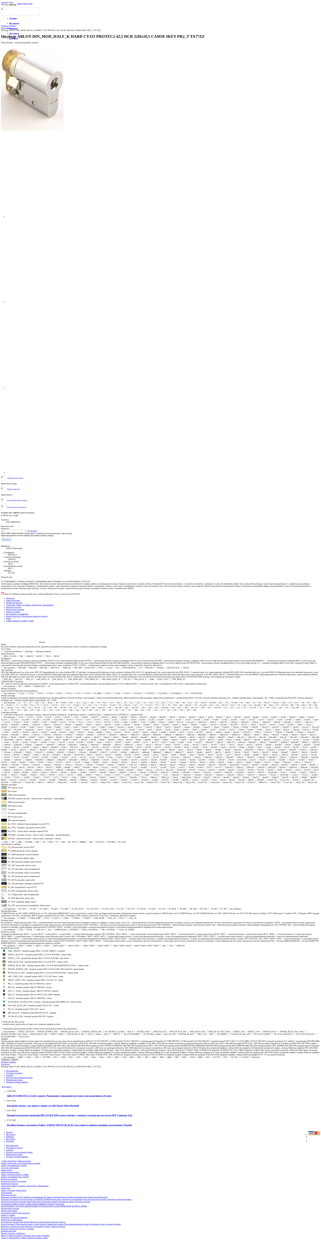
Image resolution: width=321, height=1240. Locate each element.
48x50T (208, 752)
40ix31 (87, 737)
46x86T (218, 750)
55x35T (272, 760)
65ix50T (130, 770)
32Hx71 (47, 725)
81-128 (203, 705)
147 (96, 710)
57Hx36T (15, 765)
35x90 (276, 730)
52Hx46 (261, 757)
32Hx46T (287, 722)
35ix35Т (177, 727)
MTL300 (78, 668)
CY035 (108, 693)
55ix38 (153, 760)
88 (292, 705)
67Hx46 (175, 772)
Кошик (4, 2)
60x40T (265, 765)
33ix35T (127, 725)
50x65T (201, 755)
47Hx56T (60, 752)
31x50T (234, 720)
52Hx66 (28, 760)
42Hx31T (231, 742)
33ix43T (165, 725)
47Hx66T (93, 752)
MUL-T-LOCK (10, 656)
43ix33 (148, 745)
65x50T (251, 770)
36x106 (26, 732)
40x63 (156, 740)
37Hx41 (300, 732)
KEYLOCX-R (173, 668)
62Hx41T (293, 767)
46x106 (43, 750)
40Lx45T (293, 737)
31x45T (197, 720)
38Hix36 (145, 735)
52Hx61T (18, 760)
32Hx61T (36, 725)
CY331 (59, 693)
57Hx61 (111, 765)
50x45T (128, 755)
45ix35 (249, 745)
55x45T (292, 760)
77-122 (149, 705)
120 (280, 708)
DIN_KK (8, 679)
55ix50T (202, 760)
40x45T (84, 740)
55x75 (68, 762)
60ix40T (163, 765)
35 (30, 703)
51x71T (156, 757)
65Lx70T (169, 770)
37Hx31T (268, 732)
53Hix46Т (73, 760)
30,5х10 (104, 717)
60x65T (13, 767)
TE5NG (186, 668)
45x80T (4, 750)
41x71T (155, 742)
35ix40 (187, 727)
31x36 (133, 720)
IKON (56, 656)
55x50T (302, 760)
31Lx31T (14, 720)
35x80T (250, 730)
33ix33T (107, 725)
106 (172, 708)
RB (21, 656)
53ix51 (115, 760)
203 (194, 710)
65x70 (298, 770)
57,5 (170, 703)
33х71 (93, 727)
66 (260, 703)
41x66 (127, 742)
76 (120, 705)
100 (93, 708)
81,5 (211, 705)
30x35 (228, 717)
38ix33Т (275, 735)
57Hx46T (57, 765)
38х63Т (59, 737)
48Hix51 (168, 752)
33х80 (102, 727)
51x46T (55, 757)
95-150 (63, 708)
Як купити (14, 33)
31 (19, 703)
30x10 (201, 717)
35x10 (39, 730)
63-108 (234, 703)
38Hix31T (135, 735)
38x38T (22, 737)
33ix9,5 (204, 725)
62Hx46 (304, 767)
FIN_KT (127, 679)
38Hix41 (168, 735)
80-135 (188, 705)
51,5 (131, 703)
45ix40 (268, 745)
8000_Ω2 (67, 668)
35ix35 (167, 727)
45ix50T (26, 747)
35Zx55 (306, 730)
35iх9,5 (296, 727)
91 (18, 708)
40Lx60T (315, 737)
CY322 (31, 693)
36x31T (44, 732)
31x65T (35, 722)
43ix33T (158, 745)
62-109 (213, 703)
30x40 (246, 717)
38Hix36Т (157, 735)
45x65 (268, 747)
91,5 (24, 708)
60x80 (58, 767)
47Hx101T (249, 750)
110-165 (217, 708)
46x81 (199, 750)
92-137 (37, 708)
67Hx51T (207, 772)
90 (310, 705)
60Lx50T (222, 765)
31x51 (242, 720)
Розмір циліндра (8, 696)
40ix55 (192, 737)
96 (71, 708)
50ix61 (36, 755)
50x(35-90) (78, 755)
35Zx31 (286, 730)
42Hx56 (7, 745)
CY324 (50, 693)
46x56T (135, 750)
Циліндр (29, 651)
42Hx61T (39, 745)
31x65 (26, 722)
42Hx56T (18, 745)
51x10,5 (304, 755)
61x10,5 (105, 767)
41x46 (24, 742)
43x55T (195, 745)
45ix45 (288, 745)
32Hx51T (309, 722)
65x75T (7, 772)
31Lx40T (25, 720)
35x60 (176, 730)
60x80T (67, 767)
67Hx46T (186, 772)
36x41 (71, 732)
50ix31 (246, 752)
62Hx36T (272, 767)
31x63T (17, 722)
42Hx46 (284, 742)
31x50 (224, 720)
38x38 (13, 737)
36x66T (173, 732)
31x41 (169, 720)
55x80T (96, 762)
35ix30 (130, 727)
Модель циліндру (8, 688)
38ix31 (257, 735)
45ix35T (259, 745)
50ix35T (265, 752)
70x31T (283, 772)
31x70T (72, 722)
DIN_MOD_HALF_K (111, 679)
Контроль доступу (14, 607)
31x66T (53, 722)
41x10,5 (277, 740)
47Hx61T (72, 752)
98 (82, 708)
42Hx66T (50, 745)
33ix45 (175, 725)
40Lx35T (252, 737)
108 (185, 708)
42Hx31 (220, 742)
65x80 (16, 772)
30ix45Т (181, 717)
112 (231, 708)
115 (244, 708)
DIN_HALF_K (43, 679)
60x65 (3, 767)
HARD (27, 686)
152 (116, 710)
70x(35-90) (272, 772)
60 (184, 703)
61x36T (124, 767)
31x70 (62, 722)
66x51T (93, 772)
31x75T (107, 722)
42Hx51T (316, 742)
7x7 (140, 668)
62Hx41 (282, 767)
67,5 (297, 703)
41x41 (6, 742)
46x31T (52, 750)
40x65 (165, 740)
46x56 (126, 750)
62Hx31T (251, 767)
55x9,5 (105, 762)
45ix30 (240, 745)
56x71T (267, 762)
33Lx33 (213, 725)
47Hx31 (260, 750)
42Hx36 (241, 742)
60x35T (255, 765)
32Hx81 (68, 725)
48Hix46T (157, 752)
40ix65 (231, 737)
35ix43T (206, 727)
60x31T (245, 765)
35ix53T (265, 727)
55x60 (13, 762)
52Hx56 (304, 757)
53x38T (124, 760)
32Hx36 (234, 722)
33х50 (75, 727)
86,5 (271, 705)
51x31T (7, 757)
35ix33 (158, 727)
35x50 (122, 730)
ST (186, 693)
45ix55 (35, 747)
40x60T (148, 740)
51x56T (101, 757)
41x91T (199, 742)
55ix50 (192, 760)
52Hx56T (315, 757)
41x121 (287, 740)
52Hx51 (283, 757)
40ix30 (78, 737)
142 (77, 710)
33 (25, 703)
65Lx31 (149, 770)
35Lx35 (305, 727)
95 (56, 708)
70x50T (4, 775)
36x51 (108, 732)
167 (148, 710)
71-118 (24, 705)
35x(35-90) (29, 730)
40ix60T (221, 737)
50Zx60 (294, 755)
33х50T (85, 727)
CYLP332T (149, 693)
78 (163, 705)
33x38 (281, 725)
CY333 (78, 693)
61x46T (144, 767)
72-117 (45, 705)
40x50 (101, 740)
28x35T (95, 717)
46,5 (104, 703)
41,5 (78, 703)
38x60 (49, 737)
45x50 (205, 747)
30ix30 (114, 717)
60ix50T (201, 765)
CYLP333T (162, 693)
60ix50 (192, 765)
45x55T (232, 747)
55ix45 (173, 760)
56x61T (239, 762)
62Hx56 (28, 770)
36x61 (145, 732)
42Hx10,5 (209, 742)
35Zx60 (315, 730)
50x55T (164, 755)
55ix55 (211, 760)
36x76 (190, 732)
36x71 (181, 732)
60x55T (294, 765)
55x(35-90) (241, 760)
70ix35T (250, 772)
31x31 (87, 720)
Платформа (6, 658)
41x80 (172, 742)
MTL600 (32, 668)
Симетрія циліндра (9, 712)
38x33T (4, 737)
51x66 (128, 757)
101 (109, 708)
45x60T (251, 747)
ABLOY (29, 656)
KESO (39, 656)
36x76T (199, 732)
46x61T (153, 750)
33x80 (48, 727)
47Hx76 (114, 752)
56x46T (183, 762)
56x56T (221, 762)
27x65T (85, 717)
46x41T (72, 750)
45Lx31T (74, 747)
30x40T (256, 717)
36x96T (236, 732)
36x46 (90, 732)
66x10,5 (44, 772)
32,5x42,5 (191, 722)
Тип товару (6, 649)
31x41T (179, 720)
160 (135, 710)
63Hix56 (92, 770)
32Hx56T (15, 725)
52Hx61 (7, 760)
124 (316, 708)
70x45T (313, 772)
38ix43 (285, 735)
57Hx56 (89, 765)
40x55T (129, 740)
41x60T (90, 742)
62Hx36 (261, 767)
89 (298, 705)
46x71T (190, 750)
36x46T (99, 732)
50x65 (191, 755)
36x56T (136, 732)
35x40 (86, 730)
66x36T (64, 772)
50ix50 (304, 752)
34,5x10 (120, 727)
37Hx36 (279, 732)
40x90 (237, 740)
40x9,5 (229, 740)
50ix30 (237, 752)
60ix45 (173, 765)
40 (57, 703)
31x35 (114, 720)
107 (179, 708)
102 (126, 708)
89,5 (304, 705)
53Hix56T (95, 760)
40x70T (193, 740)
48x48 (199, 752)
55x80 (86, 762)
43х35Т (214, 745)
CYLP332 (137, 693)
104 (149, 708)
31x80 (124, 722)
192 (181, 710)
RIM (152, 679)
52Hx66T (39, 760)
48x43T (190, 752)
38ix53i (312, 735)
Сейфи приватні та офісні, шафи (20, 621)
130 (38, 710)
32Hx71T (57, 725)
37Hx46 (4, 735)
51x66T (138, 757)
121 (286, 708)
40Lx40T (273, 737)
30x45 (264, 717)
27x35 (39, 717)
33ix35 (117, 725)
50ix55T (16, 755)
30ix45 (172, 717)
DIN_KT (19, 679)
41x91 (189, 742)
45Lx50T (117, 747)
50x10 (89, 755)
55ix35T (144, 760)
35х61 (6, 732)
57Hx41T (36, 765)
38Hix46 (190, 735)
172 (155, 710)
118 (267, 708)
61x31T (115, 767)
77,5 (157, 705)
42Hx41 (263, 742)
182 (168, 710)
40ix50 (173, 737)
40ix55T (202, 737)
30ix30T (124, 717)
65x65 (279, 770)
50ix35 (255, 752)
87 (277, 705)
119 (273, 708)
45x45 (186, 747)
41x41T (16, 742)
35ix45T (226, 727)
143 (83, 710)
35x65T (204, 730)
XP (19, 686)
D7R (100, 668)
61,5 (190, 703)
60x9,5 (77, 767)
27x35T (48, 717)
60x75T (49, 767)
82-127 (225, 705)
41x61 (99, 742)
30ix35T (143, 717)
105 (156, 708)
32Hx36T (245, 722)
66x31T (54, 772)
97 (76, 708)
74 (83, 705)
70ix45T (261, 772)
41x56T (80, 742)
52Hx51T (293, 757)
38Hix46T (202, 735)
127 (18, 710)
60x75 (40, 767)
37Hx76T (101, 735)
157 (129, 710)
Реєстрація (27, 4)
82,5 (233, 705)
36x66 (163, 732)
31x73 (89, 722)
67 (291, 703)
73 (69, 705)
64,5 (248, 703)
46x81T (208, 750)
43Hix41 (83, 745)
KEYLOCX (90, 668)
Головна (13, 18)
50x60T (183, 755)
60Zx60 (86, 767)
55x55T (4, 762)
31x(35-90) (58, 720)
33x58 (23, 727)
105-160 (164, 708)
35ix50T (255, 727)
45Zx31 (23, 750)
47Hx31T (271, 750)
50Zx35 (285, 755)
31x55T (270, 720)
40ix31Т (97, 737)
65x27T (192, 770)
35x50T (132, 730)
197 (188, 710)
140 (70, 710)
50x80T (256, 755)
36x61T (154, 732)
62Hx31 (240, 767)
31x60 (297, 720)
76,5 (135, 705)
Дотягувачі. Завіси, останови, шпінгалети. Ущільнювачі (30, 605)
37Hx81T (113, 735)
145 (90, 710)
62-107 (203, 703)
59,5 (177, 703)
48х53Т (228, 752)
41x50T (44, 742)
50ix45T (294, 752)
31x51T (252, 720)
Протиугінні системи (15, 609)
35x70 (213, 730)
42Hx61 (28, 745)
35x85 (259, 730)
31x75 (98, 722)
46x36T (62, 750)
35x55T (159, 730)
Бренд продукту (8, 654)
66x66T (123, 772)
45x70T (296, 747)
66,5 (284, 703)
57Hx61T (121, 765)
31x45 (187, 720)
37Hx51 (25, 735)
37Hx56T (57, 735)
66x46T (84, 772)
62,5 (221, 703)
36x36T (63, 732)
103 (143, 708)
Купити (33, 531)
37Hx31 (257, 732)
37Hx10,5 (247, 732)
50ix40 (275, 752)
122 (303, 708)
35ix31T (148, 727)
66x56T (103, 772)
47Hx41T (314, 750)
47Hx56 (50, 752)
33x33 (253, 725)
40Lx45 (283, 737)
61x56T (163, 767)
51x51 (73, 757)
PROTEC (149, 668)
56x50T (193, 762)
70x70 (42, 775)
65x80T (25, 772)
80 (181, 705)
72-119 (54, 705)
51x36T (25, 757)
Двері (8, 618)
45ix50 (7, 747)
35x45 (104, 730)
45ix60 (44, 747)
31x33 (106, 720)
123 (309, 708)
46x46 (81, 750)
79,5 (175, 705)
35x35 (67, 730)
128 (25, 710)
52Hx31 (197, 757)
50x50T (146, 755)
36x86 (218, 732)
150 (109, 710)
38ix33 (266, 735)
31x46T (215, 720)
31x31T (97, 720)
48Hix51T (179, 752)
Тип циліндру (7, 670)
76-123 (127, 705)
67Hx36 (142, 772)
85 (250, 705)
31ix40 (310, 717)
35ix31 (139, 727)
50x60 (173, 755)
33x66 (31, 727)
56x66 (248, 762)
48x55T (218, 752)
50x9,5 (265, 755)
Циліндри (10, 598)
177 (162, 710)
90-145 (10, 708)
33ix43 (156, 725)
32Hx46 (277, 722)
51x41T (35, 757)
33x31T (244, 725)
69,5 (315, 703)
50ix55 (7, 755)
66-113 (267, 703)
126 (12, 710)
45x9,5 (13, 750)
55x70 (49, 762)
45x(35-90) (128, 747)
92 (30, 708)
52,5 (138, 703)
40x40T (66, 740)
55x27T (253, 760)
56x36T (144, 762)
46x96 (227, 750)
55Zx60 (114, 762)
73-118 (76, 705)
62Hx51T (18, 770)
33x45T (14, 727)
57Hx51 (68, 765)
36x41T (81, 732)
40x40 (56, 740)
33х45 (66, 727)
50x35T (108, 755)
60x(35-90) (234, 765)
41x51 (52, 742)
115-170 (253, 708)
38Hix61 (247, 735)
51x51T (83, 757)
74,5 (89, 705)
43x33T (177, 745)
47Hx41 (303, 750)
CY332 (68, 693)
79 (169, 705)
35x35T (77, 730)
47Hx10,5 (237, 750)
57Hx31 (297, 762)
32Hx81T (79, 725)
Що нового (14, 23)
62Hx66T (70, 770)
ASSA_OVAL (163, 679)
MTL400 (43, 668)
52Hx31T (208, 757)
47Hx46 (7, 752)
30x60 (301, 717)
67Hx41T (165, 772)
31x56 (279, 720)
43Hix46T (107, 745)
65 (254, 703)
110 (209, 708)
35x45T (113, 730)
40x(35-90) (8, 740)
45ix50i (16, 747)
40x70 (183, 740)
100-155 (101, 708)
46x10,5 (33, 750)
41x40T (316, 740)
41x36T (306, 740)
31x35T (124, 720)
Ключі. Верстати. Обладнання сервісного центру (27, 616)
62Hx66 (60, 770)
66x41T (74, 772)
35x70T (222, 730)
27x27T (30, 717)
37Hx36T (289, 732)
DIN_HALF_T (59, 679)
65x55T (261, 770)
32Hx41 (255, 722)
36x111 (35, 732)
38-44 (50, 703)
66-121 (276, 703)
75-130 (112, 705)
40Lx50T (304, 737)
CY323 (40, 693)
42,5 (85, 703)
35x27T (49, 730)
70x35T (293, 772)
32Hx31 (213, 722)
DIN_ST (29, 679)
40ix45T (163, 737)
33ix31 (89, 725)
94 (50, 708)
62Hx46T (314, 767)
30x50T (292, 717)
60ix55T (212, 765)
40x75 (202, 740)
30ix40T (162, 717)
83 (239, 705)
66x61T (113, 772)
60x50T (285, 765)
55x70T (59, 762)
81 (196, 705)
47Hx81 (124, 752)
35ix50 (235, 727)
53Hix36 (50, 760)
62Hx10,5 (229, 767)
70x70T (52, 775)
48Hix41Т (135, 752)
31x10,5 (69, 720)
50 (125, 703)
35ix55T (275, 727)
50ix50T (314, 752)
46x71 (181, 750)
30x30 (210, 717)
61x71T (218, 767)
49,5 (119, 703)
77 (141, 705)
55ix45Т (182, 760)
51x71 (146, 757)
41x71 (145, 742)
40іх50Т (266, 740)
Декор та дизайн (13, 612)
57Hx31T (308, 762)
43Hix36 (61, 745)
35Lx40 (7, 730)
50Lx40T (56, 755)
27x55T (67, 717)
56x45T (173, 762)
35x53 (141, 730)
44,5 (92, 703)
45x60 (241, 747)
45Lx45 (95, 747)
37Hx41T (311, 732)
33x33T (262, 725)
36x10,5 (16, 732)
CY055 (127, 693)
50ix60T (26, 755)
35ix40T (196, 727)
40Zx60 (257, 740)
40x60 (138, 740)
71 (17, 705)
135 (64, 710)
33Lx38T (233, 725)
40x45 (75, 740)
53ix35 (106, 760)
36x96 (226, 732)
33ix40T (146, 725)
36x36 (53, 732)
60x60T (313, 765)
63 (227, 703)
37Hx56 (47, 735)
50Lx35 (46, 755)
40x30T (28, 740)
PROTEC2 (55, 668)
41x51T (62, 742)
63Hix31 (81, 770)
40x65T (174, 740)
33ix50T (194, 725)
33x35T (272, 725)
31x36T (142, 720)
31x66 (44, 722)
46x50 (99, 750)
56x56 (211, 762)
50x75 (228, 755)
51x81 (165, 757)
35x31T (59, 730)
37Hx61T (69, 735)
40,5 (71, 703)
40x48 (93, 740)
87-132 (285, 705)
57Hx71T (133, 765)
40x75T (211, 740)
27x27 (20, 717)
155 (122, 710)
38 (43, 703)
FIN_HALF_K (140, 679)
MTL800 (22, 668)
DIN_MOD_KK (75, 679)
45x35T (168, 747)
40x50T (111, 740)
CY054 (117, 693)
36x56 (126, 732)
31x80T (134, 722)
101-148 (118, 708)
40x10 (18, 740)
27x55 (57, 717)
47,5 (111, 703)
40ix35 (116, 737)
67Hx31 (132, 772)
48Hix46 (145, 752)
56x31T (134, 762)
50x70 (210, 755)
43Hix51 (117, 745)
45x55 (223, 747)
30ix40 (153, 717)
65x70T (307, 770)
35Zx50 (296, 730)
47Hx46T (18, 752)
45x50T (214, 747)
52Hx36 (219, 757)
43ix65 (168, 745)
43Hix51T (129, 745)
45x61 (259, 747)
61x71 (209, 767)
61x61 (172, 767)
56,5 (163, 703)
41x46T (34, 742)
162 (142, 710)
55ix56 (231, 760)
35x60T (185, 730)
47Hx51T (39, 752)
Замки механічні (13, 600)
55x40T (282, 760)
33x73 (40, 727)
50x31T (98, 755)
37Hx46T (15, 735)
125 (5, 710)
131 (44, 710)
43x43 (186, 745)
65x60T (270, 770)
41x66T (136, 742)
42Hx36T (252, 742)
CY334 (87, 693)
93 (45, 708)
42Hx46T (295, 742)
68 (303, 703)
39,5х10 (69, 737)
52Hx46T (272, 757)
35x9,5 (268, 730)
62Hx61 (38, 770)
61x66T (200, 767)
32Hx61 (25, 725)
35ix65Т (285, 727)
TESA (48, 656)
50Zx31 (275, 755)
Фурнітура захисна (14, 603)
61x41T (134, 767)
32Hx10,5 (202, 722)
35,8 (36, 703)
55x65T (41, 762)
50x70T (219, 755)
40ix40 (125, 737)
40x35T (48, 740)
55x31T (262, 760)
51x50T (64, 757)
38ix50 (294, 735)
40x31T (38, 740)
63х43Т (102, 770)
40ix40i (134, 737)
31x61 (316, 720)
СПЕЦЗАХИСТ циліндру (12, 681)
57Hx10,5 (287, 762)
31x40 (151, 720)
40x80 (220, 740)
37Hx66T (90, 735)
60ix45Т (182, 765)
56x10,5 (124, 762)
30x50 (283, 717)
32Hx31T (223, 722)
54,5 (151, 703)
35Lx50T (17, 730)
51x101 (314, 755)
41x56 (71, 742)
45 (98, 703)
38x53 (41, 737)
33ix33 (98, 725)
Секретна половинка (13, 651)
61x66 (191, 767)
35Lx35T (315, 727)
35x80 (241, 730)
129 (31, 710)
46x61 (144, 750)
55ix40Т (163, 760)
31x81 (143, 722)
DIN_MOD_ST (178, 679)
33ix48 (184, 725)
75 (96, 705)
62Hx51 (7, 770)
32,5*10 (180, 722)
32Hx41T (266, 722)
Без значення (9, 668)
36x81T (209, 732)
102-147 (135, 708)
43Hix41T (95, 745)
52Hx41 (240, 757)
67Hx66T (240, 772)
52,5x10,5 (175, 757)
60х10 (95, 767)
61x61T (182, 767)
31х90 (170, 722)
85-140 (257, 705)
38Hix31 (123, 735)
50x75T (238, 755)
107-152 (194, 708)
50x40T (118, 755)
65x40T (222, 770)
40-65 (63, 703)
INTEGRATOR (129, 668)
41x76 (164, 742)
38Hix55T (236, 735)
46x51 (107, 750)
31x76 (116, 722)
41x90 (181, 742)
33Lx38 (223, 725)
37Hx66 (79, 735)
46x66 (162, 750)
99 (87, 708)
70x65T (33, 775)
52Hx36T (229, 757)
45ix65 (64, 747)
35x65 (194, 730)
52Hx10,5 (187, 757)
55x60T (22, 762)
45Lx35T (85, 747)
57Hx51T (79, 765)
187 (175, 710)
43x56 (204, 745)
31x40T (160, 720)
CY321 (21, 693)
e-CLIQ (109, 668)
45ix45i (297, 745)
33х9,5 (111, 727)
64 (242, 703)
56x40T (154, 762)
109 (202, 708)
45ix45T (307, 745)
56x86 (276, 762)
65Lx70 (159, 770)
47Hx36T (292, 750)
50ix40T (284, 752)
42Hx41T (273, 742)
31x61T (7, 722)
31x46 (206, 720)
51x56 (92, 757)
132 (51, 710)
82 (218, 705)
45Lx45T (106, 747)
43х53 (231, 745)
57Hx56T (100, 765)
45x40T (177, 747)
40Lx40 (262, 737)
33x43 (308, 725)
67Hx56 (218, 772)
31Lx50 (36, 720)
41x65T (118, 742)
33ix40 (136, 725)
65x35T (212, 770)
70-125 (9, 705)
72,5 (62, 705)
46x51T (117, 750)
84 (245, 705)
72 (38, 705)
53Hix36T (61, 760)
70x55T (14, 775)
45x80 (313, 747)
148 (103, 710)
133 (57, 710)
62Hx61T (49, 770)
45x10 (139, 747)
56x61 (230, 762)
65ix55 (140, 770)
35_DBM (97, 693)
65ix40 (120, 770)
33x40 (299, 725)
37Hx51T (36, 735)
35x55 (149, 730)
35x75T (232, 730)
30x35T (237, 717)
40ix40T (144, 737)
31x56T (289, 720)
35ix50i (245, 727)
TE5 (117, 668)
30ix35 (133, 717)
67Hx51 (196, 772)
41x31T (296, 740)
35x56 (167, 730)
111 (225, 708)
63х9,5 (111, 770)
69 (309, 703)
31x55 (261, 720)
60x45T (275, 765)
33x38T (290, 725)
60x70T (31, 767)
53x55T (134, 760)
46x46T (90, 750)
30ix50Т (192, 717)
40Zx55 (247, 740)
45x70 (286, 747)
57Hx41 (25, 765)
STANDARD (196, 693)
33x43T (4, 727)
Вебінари (13, 28)
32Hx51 (298, 722)
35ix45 (216, 727)
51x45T (45, 757)
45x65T (277, 747)
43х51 (222, 745)
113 (238, 708)
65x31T (202, 770)
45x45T (196, 747)
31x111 (79, 720)
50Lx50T (67, 755)
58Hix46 (143, 765)
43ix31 (139, 745)
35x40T (95, 730)
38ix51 (303, 735)
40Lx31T (241, 737)
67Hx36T (153, 772)
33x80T (58, 727)
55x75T (77, 762)
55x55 (310, 760)
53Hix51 (84, 760)
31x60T (307, 720)
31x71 (81, 722)
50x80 (246, 755)
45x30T (148, 747)
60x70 (21, 767)
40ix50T (182, 737)
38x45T (32, 737)
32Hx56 (4, 725)
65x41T (231, 770)
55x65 (31, 762)
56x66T (258, 762)
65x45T (241, 770)
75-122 (103, 705)
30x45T (274, 717)
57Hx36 (4, 765)
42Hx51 (305, 742)
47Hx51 (28, 752)
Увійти (20, 4)
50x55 (155, 755)
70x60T (24, 775)
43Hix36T (72, 745)
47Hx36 (282, 750)
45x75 (305, 747)
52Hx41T (251, 757)
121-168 (295, 708)
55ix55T (221, 760)
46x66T (172, 750)
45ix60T (54, 747)
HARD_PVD (39, 686)
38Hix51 (212, 735)
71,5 (32, 705)
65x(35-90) (181, 770)
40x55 (120, 740)
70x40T (303, 772)
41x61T (108, 742)
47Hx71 (104, 752)
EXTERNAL (176, 693)
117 (261, 708)
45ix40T (278, 745)
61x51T (154, 767)
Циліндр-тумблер (43, 651)
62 (196, 703)
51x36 (16, 757)
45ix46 (316, 745)
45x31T (158, 747)
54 (145, 703)
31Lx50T (46, 720)
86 (265, 705)
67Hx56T (228, 772)
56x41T (163, 762)
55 (157, 703)
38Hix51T (224, 735)
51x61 (110, 757)
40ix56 (211, 737)
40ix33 (107, 737)
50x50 (137, 755)
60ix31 (153, 765)
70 (2, 705)
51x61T (119, 757)
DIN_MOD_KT (92, 679)
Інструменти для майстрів (17, 614)
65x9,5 (35, 772)
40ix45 (153, 737)
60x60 (303, 765)
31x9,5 (162, 722)
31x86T (152, 722)
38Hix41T (179, 735)
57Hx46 (47, 765)
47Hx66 (82, 752)
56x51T (203, 762)
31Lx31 (4, 720)
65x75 (316, 770)
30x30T (219, 717)
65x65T (289, 770)
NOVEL (160, 668)
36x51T (118, 732)
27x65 (75, 717)
